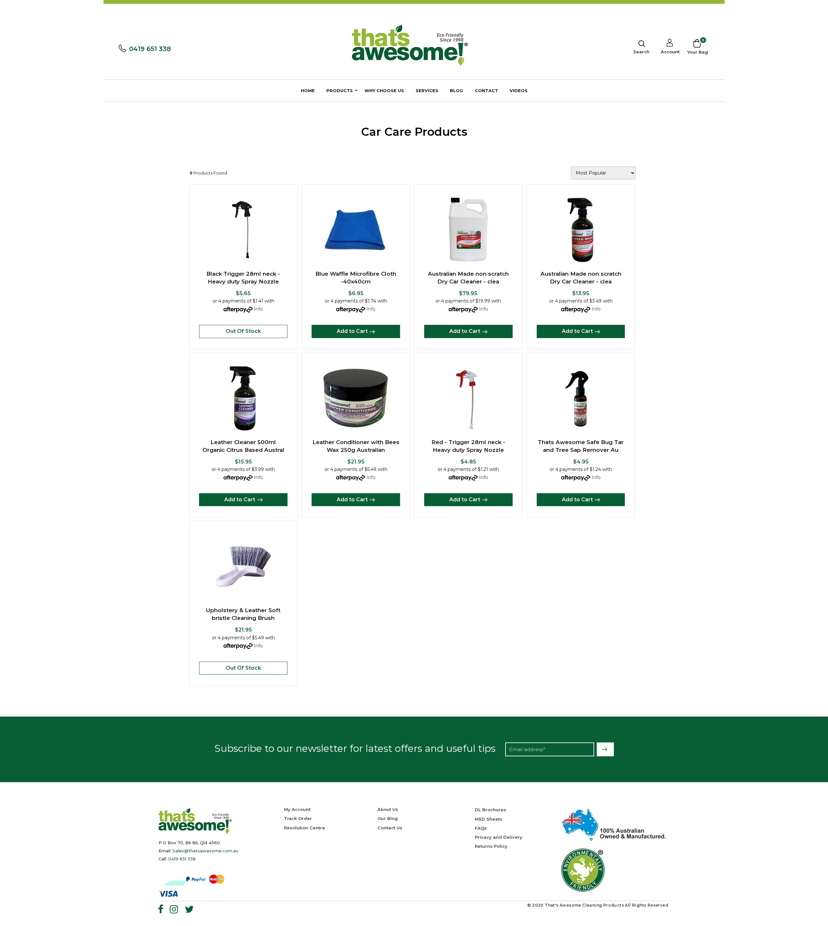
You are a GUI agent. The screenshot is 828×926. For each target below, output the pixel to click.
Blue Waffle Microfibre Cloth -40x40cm (355, 278)
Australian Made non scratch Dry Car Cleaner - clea (468, 278)
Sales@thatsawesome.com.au (205, 850)
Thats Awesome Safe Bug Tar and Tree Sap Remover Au (581, 446)
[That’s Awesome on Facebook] (160, 909)
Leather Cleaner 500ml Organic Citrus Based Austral (243, 446)
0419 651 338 (150, 49)
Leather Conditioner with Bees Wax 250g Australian (355, 446)
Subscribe (605, 749)
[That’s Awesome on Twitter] (189, 909)
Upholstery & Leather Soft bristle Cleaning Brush (243, 614)
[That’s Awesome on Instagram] (174, 909)
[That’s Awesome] (410, 44)
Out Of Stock (243, 331)
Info (258, 309)
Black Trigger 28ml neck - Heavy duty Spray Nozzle (243, 278)
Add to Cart (352, 331)
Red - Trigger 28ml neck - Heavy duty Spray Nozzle (468, 446)
